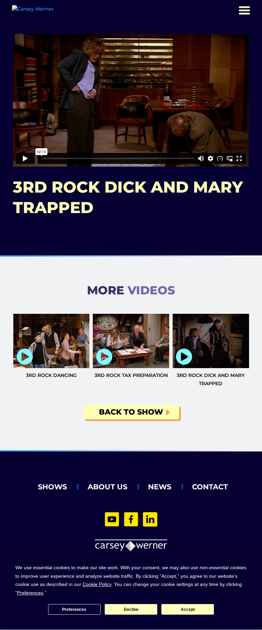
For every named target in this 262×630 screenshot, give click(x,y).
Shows (52, 486)
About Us (107, 486)
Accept (188, 609)
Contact (210, 486)
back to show (131, 412)
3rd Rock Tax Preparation (131, 375)
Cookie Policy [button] (97, 584)
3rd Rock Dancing (51, 375)
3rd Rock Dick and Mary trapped (211, 379)
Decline (131, 609)
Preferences (74, 609)
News (159, 486)
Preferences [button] (30, 593)
